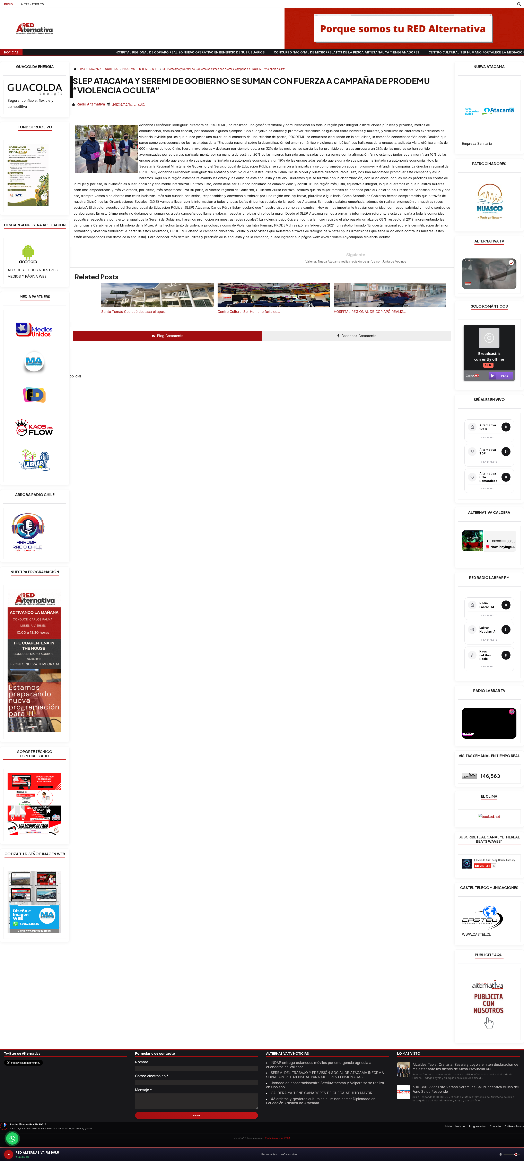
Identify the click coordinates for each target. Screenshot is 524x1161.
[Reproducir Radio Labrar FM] (505, 604)
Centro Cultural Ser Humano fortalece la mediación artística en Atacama (424, 52)
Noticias (460, 1126)
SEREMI (144, 68)
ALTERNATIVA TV (32, 4)
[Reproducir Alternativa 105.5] (505, 427)
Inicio (448, 1126)
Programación (477, 1126)
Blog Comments (169, 336)
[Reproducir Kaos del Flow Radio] (505, 655)
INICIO (8, 4)
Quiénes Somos (514, 1126)
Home (81, 68)
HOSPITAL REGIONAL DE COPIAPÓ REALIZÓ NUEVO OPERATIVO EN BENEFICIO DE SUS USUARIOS (117, 52)
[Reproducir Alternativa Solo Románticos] (505, 477)
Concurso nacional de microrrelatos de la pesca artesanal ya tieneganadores (274, 52)
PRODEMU (129, 68)
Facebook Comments (358, 336)
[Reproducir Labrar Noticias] (505, 629)
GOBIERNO (112, 68)
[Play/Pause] (8, 1154)
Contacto (495, 1126)
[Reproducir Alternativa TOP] (505, 451)
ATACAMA (95, 68)
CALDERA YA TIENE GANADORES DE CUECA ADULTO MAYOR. (322, 1093)
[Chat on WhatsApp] (12, 1138)
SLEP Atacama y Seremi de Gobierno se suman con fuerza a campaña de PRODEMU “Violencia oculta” (224, 68)
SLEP (155, 68)
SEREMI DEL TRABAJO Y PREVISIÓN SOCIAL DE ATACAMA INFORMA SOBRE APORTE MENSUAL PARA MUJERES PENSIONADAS (325, 1075)
